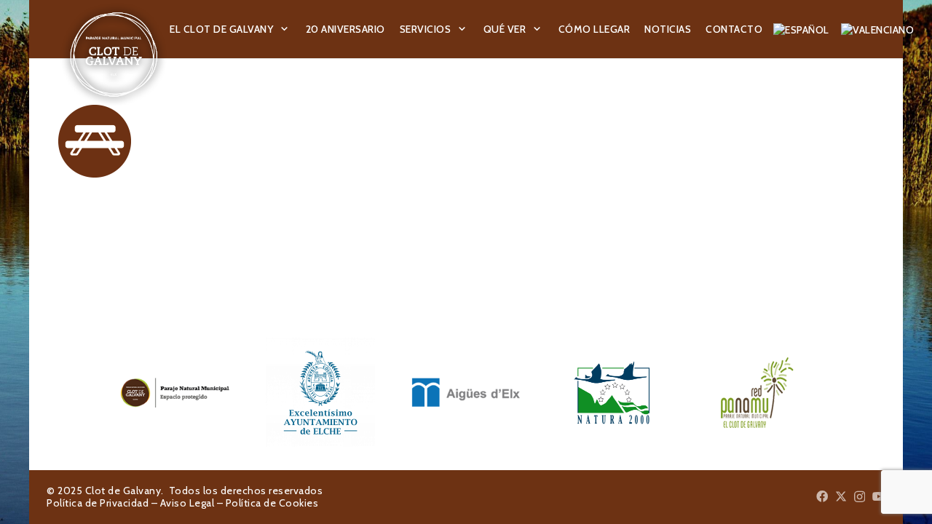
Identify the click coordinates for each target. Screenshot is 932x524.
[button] (284, 29)
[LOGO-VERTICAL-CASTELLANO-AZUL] (320, 392)
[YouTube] (878, 496)
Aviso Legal (187, 502)
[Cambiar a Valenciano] (879, 29)
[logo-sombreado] (114, 54)
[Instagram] (859, 497)
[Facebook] (822, 496)
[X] (841, 496)
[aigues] (466, 392)
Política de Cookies (272, 502)
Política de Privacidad (98, 502)
